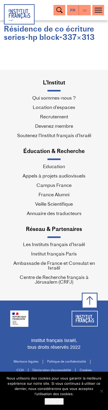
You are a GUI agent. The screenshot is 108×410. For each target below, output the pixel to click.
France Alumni (54, 195)
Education (54, 167)
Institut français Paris (54, 254)
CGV (20, 370)
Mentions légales (26, 361)
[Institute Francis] (19, 14)
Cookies (86, 370)
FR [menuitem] (72, 10)
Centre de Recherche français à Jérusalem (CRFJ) (54, 280)
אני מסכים (54, 401)
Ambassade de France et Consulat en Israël (54, 266)
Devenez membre (54, 126)
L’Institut (54, 83)
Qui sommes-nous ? (54, 98)
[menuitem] (85, 10)
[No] (101, 391)
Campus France (54, 185)
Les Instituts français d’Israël (54, 245)
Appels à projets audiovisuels (54, 176)
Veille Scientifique (54, 204)
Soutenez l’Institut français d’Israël (54, 136)
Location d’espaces (54, 108)
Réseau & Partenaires (54, 229)
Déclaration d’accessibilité (52, 370)
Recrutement (54, 117)
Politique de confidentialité (66, 361)
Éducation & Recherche (54, 151)
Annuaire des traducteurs (54, 214)
